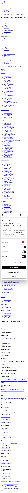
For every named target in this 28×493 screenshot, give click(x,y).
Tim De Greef (7, 301)
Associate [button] (3, 201)
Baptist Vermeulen (8, 288)
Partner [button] (3, 73)
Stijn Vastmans (7, 104)
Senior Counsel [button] (5, 110)
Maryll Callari (7, 124)
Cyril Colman (7, 209)
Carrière (6, 10)
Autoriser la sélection (14, 272)
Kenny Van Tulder (8, 154)
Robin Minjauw (8, 87)
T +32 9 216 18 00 (5, 448)
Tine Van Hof (7, 316)
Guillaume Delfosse (8, 136)
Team (5, 66)
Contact (6, 33)
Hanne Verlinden (8, 157)
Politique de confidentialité (10, 486)
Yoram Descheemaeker (9, 166)
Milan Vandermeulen (9, 284)
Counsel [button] (3, 120)
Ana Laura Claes (8, 163)
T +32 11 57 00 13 (5, 460)
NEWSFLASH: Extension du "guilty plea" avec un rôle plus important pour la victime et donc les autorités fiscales (14, 390)
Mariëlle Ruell (7, 188)
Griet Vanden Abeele (9, 97)
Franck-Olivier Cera (9, 127)
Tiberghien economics (9, 30)
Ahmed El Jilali (7, 90)
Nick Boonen (7, 78)
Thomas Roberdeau (8, 91)
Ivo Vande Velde (8, 114)
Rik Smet (6, 144)
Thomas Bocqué (8, 211)
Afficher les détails (18, 263)
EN (4, 4)
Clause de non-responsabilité (11, 484)
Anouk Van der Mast (9, 191)
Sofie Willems (7, 292)
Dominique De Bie (8, 129)
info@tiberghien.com (6, 422)
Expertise (6, 26)
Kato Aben (6, 204)
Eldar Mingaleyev (8, 95)
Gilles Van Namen (8, 107)
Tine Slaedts (7, 92)
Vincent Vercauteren (9, 105)
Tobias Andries (7, 205)
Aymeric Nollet (7, 307)
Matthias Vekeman (8, 155)
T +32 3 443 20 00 (5, 432)
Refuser (14, 276)
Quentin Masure (8, 101)
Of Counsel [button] (4, 304)
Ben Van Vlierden (8, 115)
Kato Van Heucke (8, 281)
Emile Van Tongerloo (9, 192)
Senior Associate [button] (5, 160)
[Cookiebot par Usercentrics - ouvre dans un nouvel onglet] (19, 215)
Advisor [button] (3, 297)
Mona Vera (6, 194)
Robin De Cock (8, 167)
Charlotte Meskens (8, 182)
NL (4, 2)
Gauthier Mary (7, 180)
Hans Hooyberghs (8, 141)
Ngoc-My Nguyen (8, 138)
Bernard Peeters (8, 113)
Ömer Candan (7, 212)
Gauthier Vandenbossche (10, 317)
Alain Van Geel (7, 99)
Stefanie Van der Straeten (10, 285)
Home (2, 66)
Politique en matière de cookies (11, 488)
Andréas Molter (7, 184)
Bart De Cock (7, 81)
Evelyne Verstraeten (9, 286)
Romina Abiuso (7, 76)
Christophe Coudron (9, 126)
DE (4, 6)
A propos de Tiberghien (9, 8)
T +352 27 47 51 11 (5, 473)
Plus (2, 386)
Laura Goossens (8, 171)
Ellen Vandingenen (8, 147)
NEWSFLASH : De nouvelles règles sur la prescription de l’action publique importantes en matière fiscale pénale (13, 399)
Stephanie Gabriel (8, 137)
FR (4, 3)
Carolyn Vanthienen (9, 151)
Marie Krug (6, 177)
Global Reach (7, 32)
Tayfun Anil (7, 207)
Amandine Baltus (8, 123)
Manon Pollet (7, 187)
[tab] (14, 73)
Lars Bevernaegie (8, 208)
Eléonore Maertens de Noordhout (12, 140)
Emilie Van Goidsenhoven (10, 102)
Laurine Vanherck (8, 148)
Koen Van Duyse (8, 98)
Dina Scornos (7, 189)
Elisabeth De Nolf (8, 130)
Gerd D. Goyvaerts (8, 84)
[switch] (24, 247)
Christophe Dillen (8, 83)
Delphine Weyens (8, 198)
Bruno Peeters (7, 315)
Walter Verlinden (8, 117)
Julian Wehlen (7, 291)
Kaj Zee (6, 293)
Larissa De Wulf (8, 133)
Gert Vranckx (7, 152)
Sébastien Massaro (8, 181)
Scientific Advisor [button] (5, 310)
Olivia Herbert (7, 175)
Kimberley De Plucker (9, 134)
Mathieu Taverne (8, 145)
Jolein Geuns (7, 170)
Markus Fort (7, 168)
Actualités (6, 28)
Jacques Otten (7, 143)
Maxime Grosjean (8, 173)
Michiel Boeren (7, 77)
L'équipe (6, 25)
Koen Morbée (7, 88)
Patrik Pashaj (7, 185)
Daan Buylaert (7, 80)
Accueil (6, 23)
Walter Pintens (7, 313)
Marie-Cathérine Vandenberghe (11, 282)
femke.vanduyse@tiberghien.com (9, 338)
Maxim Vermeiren (8, 289)
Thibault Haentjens (8, 174)
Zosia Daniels (7, 164)
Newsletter (6, 11)
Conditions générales (9, 485)
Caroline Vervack (8, 195)
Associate (10, 66)
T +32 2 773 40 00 (5, 417)
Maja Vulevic (7, 196)
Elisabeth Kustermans (9, 178)
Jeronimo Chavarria (8, 150)
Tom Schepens (7, 300)
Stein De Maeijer (8, 85)
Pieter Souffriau (7, 94)
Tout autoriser (14, 267)
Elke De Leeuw (8, 131)
